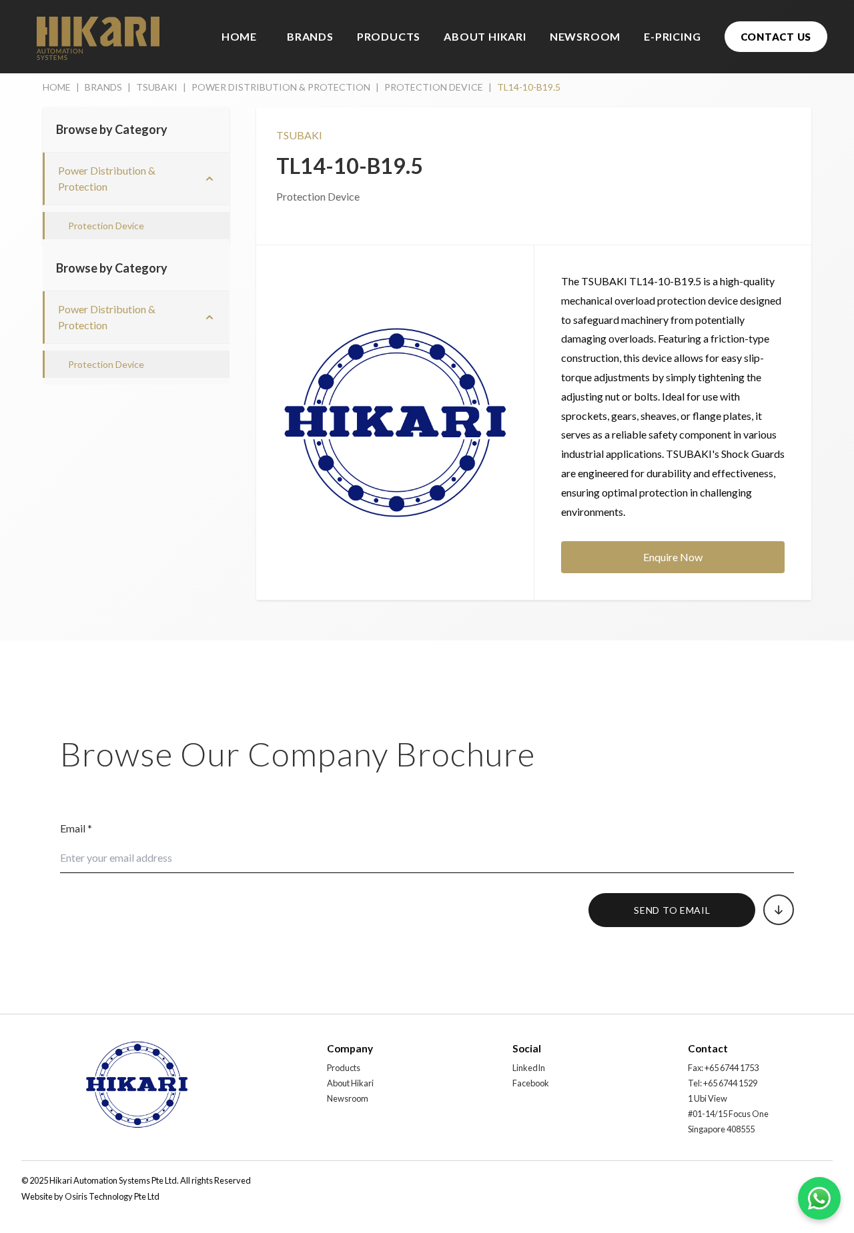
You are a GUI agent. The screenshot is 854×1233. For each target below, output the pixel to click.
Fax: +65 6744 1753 (723, 1067)
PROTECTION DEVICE (433, 87)
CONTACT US (776, 37)
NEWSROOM (585, 36)
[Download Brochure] (778, 909)
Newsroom (347, 1098)
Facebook (530, 1083)
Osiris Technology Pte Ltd (112, 1196)
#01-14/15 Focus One (728, 1113)
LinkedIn (528, 1067)
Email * (76, 828)
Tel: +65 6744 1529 (722, 1083)
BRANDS (310, 36)
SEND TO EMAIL (672, 910)
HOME (239, 36)
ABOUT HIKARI (485, 36)
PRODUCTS (388, 36)
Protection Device (106, 225)
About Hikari (350, 1083)
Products (343, 1067)
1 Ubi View (707, 1098)
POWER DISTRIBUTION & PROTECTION (280, 87)
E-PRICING (672, 36)
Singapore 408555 (721, 1129)
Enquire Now (673, 557)
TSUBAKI (156, 87)
